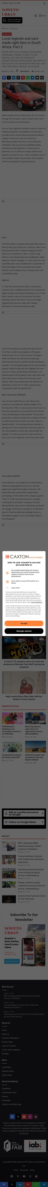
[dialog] (24, 593)
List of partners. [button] (36, 602)
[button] (24, 588)
